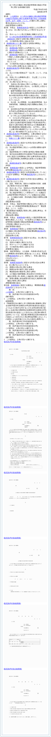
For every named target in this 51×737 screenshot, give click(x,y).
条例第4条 (13, 50)
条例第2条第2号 (13, 68)
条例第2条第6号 (13, 143)
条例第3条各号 (15, 163)
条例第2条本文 (22, 28)
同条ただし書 (14, 138)
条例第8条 (15, 285)
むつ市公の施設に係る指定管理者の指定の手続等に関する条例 (26, 18)
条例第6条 (14, 229)
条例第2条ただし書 (14, 43)
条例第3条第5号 (13, 179)
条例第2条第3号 (13, 134)
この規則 (13, 16)
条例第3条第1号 (13, 172)
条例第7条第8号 (16, 263)
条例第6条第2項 (16, 238)
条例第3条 (13, 48)
